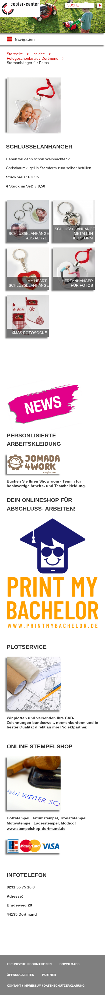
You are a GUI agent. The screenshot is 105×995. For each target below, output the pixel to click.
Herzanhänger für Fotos (74, 268)
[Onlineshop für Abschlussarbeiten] (52, 627)
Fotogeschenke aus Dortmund (32, 58)
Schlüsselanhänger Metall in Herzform (74, 221)
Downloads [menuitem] (69, 964)
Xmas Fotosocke (28, 316)
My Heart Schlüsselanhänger (28, 268)
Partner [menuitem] (49, 974)
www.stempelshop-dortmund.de (36, 828)
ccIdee (39, 54)
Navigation (25, 39)
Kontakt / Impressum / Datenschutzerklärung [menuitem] (46, 985)
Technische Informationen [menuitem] (29, 964)
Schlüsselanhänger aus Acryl (28, 221)
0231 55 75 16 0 (21, 887)
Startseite (15, 54)
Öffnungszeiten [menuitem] (20, 974)
